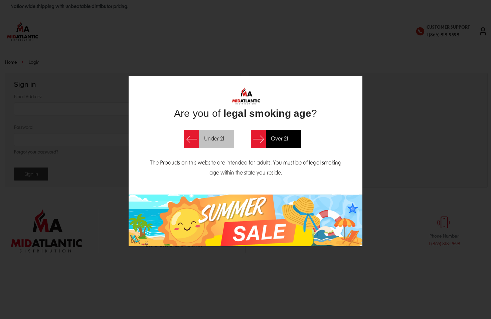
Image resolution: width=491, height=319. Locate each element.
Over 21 (279, 139)
